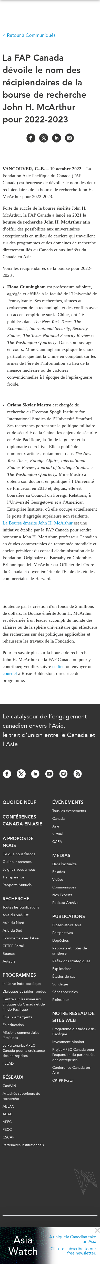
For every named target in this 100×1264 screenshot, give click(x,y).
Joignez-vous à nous (19, 869)
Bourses (9, 953)
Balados (58, 872)
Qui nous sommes (17, 862)
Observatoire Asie (67, 925)
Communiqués (64, 887)
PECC (7, 1129)
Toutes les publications (21, 907)
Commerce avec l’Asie (21, 938)
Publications (68, 916)
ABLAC (8, 1106)
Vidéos (57, 879)
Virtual (57, 834)
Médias (61, 855)
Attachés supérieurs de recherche (21, 1096)
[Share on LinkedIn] (56, 138)
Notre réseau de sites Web (73, 1017)
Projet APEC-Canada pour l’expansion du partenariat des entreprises (73, 1054)
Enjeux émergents (17, 1017)
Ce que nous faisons (19, 854)
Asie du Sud (12, 930)
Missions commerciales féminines (21, 1035)
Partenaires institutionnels (23, 1145)
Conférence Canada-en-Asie (71, 1070)
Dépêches (60, 940)
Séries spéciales (65, 992)
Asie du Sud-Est (15, 915)
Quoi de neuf (19, 802)
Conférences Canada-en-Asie (22, 820)
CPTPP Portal (13, 946)
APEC (7, 1122)
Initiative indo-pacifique (22, 984)
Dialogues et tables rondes (24, 991)
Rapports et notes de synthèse (69, 951)
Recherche (16, 899)
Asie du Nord (13, 923)
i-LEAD (8, 1063)
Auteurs (9, 961)
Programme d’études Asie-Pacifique (74, 1031)
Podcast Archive (65, 903)
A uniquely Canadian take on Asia (72, 1239)
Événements (67, 802)
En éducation (13, 1025)
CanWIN (9, 1086)
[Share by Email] (69, 138)
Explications (61, 969)
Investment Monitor (68, 1042)
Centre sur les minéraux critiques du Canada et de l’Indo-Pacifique (24, 1004)
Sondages (60, 984)
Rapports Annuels (17, 885)
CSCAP (8, 1137)
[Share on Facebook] (30, 138)
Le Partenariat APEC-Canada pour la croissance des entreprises (24, 1050)
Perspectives (62, 933)
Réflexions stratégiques (71, 961)
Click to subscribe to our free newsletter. (73, 1251)
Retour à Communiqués (31, 35)
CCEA (57, 842)
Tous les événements (69, 811)
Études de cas (63, 976)
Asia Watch (23, 1245)
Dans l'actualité (64, 864)
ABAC (8, 1114)
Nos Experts (62, 895)
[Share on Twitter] (43, 138)
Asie (55, 826)
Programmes (19, 975)
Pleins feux (60, 1000)
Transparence (13, 877)
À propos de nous (18, 842)
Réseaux (13, 1077)
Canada (58, 818)
